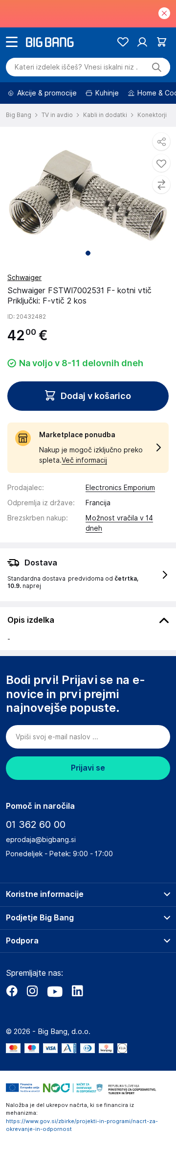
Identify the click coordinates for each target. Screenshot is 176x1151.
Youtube (55, 991)
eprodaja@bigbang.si (41, 840)
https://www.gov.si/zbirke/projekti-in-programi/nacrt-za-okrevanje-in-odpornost (82, 1125)
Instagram (32, 991)
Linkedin (77, 991)
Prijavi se (88, 768)
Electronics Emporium (120, 488)
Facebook (12, 991)
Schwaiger (24, 278)
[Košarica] (161, 41)
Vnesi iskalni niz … (76, 67)
